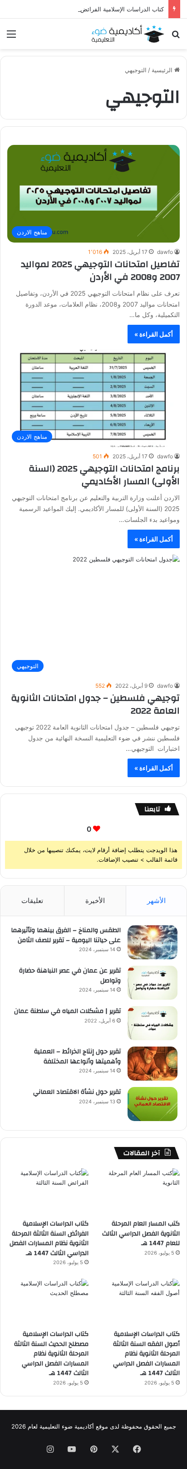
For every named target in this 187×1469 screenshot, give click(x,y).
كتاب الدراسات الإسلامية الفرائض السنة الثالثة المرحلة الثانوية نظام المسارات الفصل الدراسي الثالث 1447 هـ (49, 1238)
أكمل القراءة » (153, 334)
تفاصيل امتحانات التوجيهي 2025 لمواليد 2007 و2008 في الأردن (100, 270)
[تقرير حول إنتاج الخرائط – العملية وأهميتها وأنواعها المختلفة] (152, 1064)
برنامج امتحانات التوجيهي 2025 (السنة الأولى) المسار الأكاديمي (104, 475)
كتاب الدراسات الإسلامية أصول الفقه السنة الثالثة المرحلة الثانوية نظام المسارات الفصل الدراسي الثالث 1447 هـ (146, 1353)
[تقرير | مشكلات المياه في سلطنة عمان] (152, 1023)
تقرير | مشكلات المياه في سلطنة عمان (67, 1011)
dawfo (165, 251)
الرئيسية (163, 70)
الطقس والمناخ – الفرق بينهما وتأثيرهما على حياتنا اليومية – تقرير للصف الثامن (66, 935)
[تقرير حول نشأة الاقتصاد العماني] (152, 1104)
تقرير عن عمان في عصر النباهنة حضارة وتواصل (70, 976)
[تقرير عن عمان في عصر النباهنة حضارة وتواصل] (152, 983)
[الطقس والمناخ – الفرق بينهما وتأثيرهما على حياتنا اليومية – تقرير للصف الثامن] (152, 942)
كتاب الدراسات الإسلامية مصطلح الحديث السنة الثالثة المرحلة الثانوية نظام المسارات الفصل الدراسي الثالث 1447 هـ (51, 1353)
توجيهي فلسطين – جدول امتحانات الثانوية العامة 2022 (95, 704)
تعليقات (32, 900)
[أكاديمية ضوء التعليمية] (128, 34)
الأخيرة (95, 900)
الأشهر (156, 900)
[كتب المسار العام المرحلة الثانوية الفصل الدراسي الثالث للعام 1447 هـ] (139, 1191)
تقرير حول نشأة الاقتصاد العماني (77, 1092)
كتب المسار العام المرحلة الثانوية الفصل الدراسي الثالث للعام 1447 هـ (141, 1233)
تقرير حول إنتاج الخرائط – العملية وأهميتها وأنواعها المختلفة (77, 1056)
